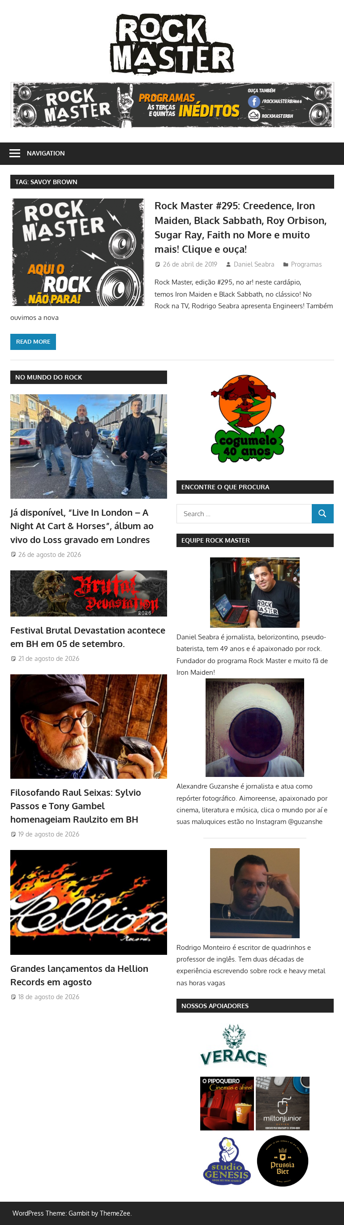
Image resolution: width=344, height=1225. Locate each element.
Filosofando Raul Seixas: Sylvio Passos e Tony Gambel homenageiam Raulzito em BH (75, 805)
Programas (306, 264)
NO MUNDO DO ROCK (48, 377)
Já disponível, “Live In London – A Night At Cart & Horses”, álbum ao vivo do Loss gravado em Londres (82, 525)
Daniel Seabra (254, 264)
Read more (33, 341)
